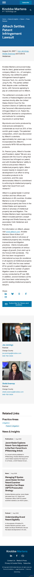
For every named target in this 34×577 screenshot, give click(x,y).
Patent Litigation (12, 426)
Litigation (6, 423)
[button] (31, 10)
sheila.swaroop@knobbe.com (13, 392)
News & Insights (13, 19)
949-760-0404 (7, 356)
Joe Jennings (23, 51)
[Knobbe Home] (17, 551)
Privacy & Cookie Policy (13, 563)
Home (4, 19)
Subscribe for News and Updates (19, 304)
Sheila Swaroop (8, 54)
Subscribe (25, 2)
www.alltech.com (13, 232)
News (22, 19)
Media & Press (22, 560)
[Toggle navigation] (4, 2)
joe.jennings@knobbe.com (11, 353)
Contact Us (11, 560)
